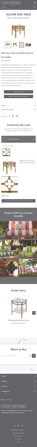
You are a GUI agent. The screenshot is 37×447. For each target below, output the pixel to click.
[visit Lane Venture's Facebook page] (14, 426)
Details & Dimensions (7, 109)
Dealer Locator (6, 399)
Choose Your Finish (11, 139)
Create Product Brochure (18, 96)
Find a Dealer (18, 92)
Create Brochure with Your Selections (18, 201)
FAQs (18, 442)
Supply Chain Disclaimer (18, 433)
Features (3, 105)
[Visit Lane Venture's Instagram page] (18, 426)
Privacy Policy (18, 439)
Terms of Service (18, 436)
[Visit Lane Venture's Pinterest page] (22, 426)
